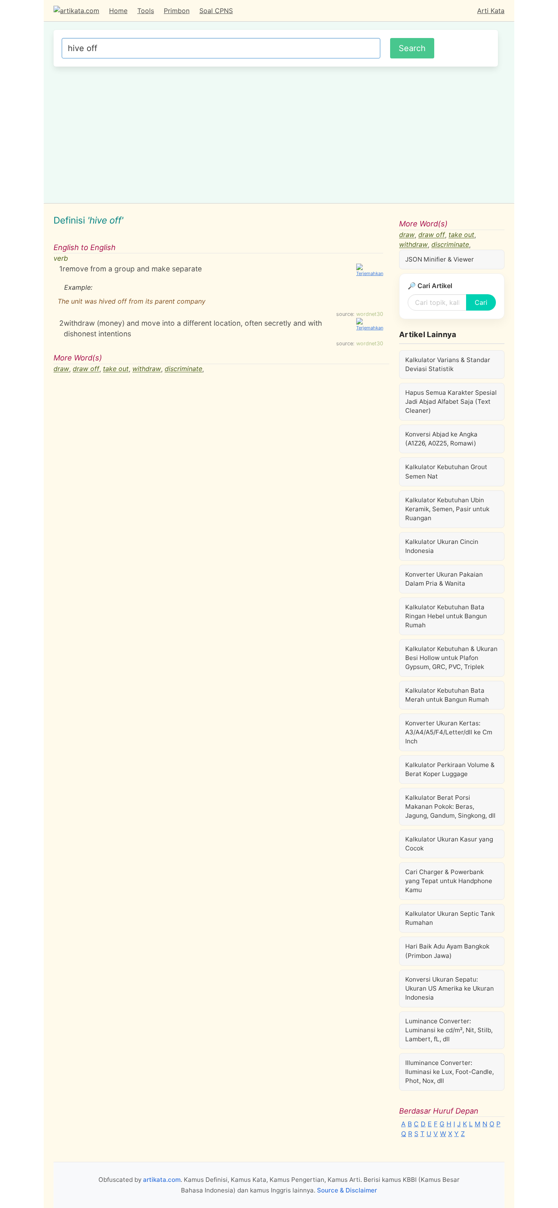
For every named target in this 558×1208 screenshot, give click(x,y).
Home (118, 11)
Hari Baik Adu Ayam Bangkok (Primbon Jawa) (447, 950)
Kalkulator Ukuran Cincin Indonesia (441, 546)
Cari (481, 302)
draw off (86, 369)
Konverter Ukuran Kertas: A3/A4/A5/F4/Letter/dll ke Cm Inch (448, 732)
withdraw (146, 369)
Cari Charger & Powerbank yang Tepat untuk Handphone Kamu (448, 881)
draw (61, 369)
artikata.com (162, 1179)
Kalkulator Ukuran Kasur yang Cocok (449, 843)
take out (116, 369)
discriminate (183, 369)
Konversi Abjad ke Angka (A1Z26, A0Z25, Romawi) (441, 438)
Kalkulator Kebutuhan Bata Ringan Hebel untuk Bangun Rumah (446, 616)
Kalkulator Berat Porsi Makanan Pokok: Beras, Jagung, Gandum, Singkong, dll (450, 806)
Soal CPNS (216, 11)
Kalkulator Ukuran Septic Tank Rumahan (450, 918)
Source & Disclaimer (347, 1190)
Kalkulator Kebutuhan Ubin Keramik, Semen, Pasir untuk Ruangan (447, 509)
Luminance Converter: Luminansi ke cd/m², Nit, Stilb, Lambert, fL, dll (449, 1030)
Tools (145, 11)
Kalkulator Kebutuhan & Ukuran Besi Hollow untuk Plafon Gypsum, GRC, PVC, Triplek (451, 658)
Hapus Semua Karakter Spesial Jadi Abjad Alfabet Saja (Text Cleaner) (451, 401)
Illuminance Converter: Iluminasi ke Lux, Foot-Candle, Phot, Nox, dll (449, 1072)
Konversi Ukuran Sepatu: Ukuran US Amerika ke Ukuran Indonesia (449, 988)
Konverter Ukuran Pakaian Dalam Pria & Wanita (444, 578)
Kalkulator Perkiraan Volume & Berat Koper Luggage (450, 769)
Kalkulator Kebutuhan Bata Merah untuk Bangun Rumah (447, 695)
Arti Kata (490, 11)
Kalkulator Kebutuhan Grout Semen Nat (446, 471)
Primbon (177, 11)
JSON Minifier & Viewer (439, 259)
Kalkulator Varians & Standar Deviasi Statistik (447, 364)
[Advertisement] (276, 133)
